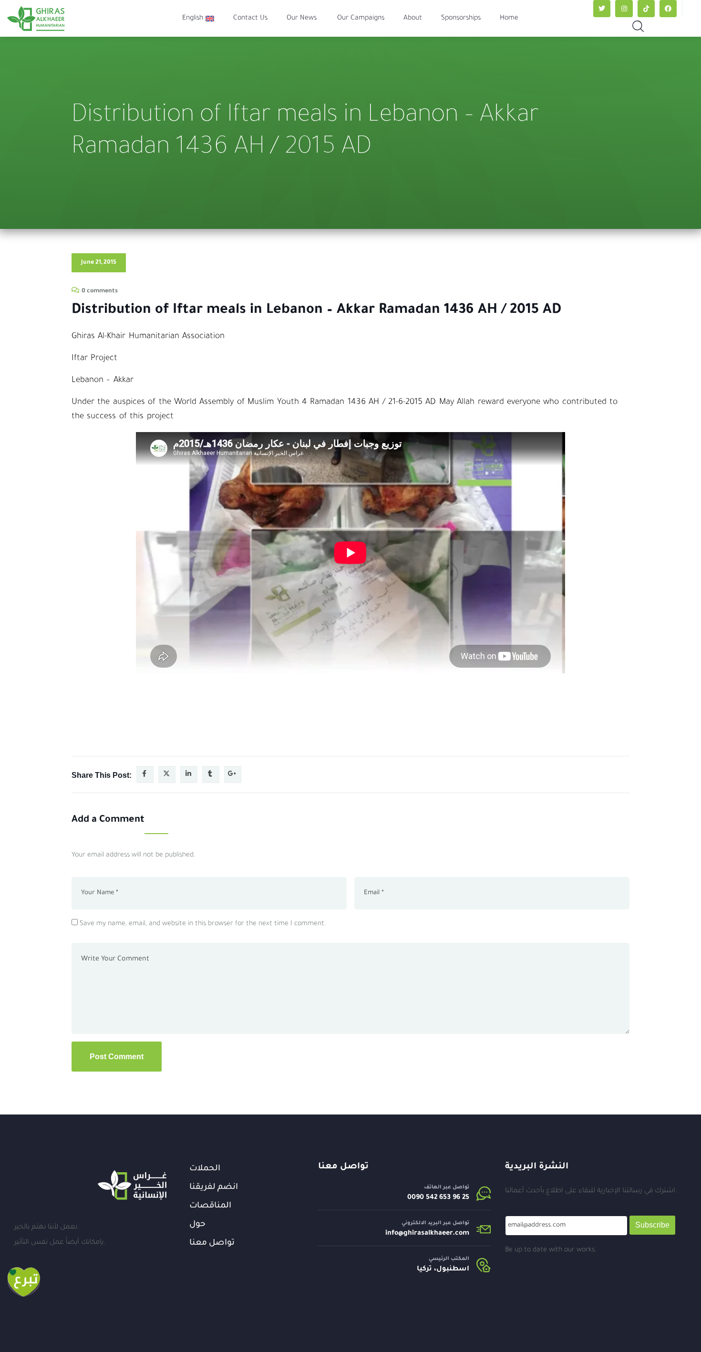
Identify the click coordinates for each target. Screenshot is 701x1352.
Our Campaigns (360, 18)
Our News (302, 18)
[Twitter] (601, 8)
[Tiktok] (646, 8)
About (412, 18)
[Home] (132, 1185)
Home (509, 18)
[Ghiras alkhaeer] (35, 18)
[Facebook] (668, 8)
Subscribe (652, 1225)
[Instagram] (623, 8)
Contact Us (250, 18)
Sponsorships (461, 18)
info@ (394, 1234)
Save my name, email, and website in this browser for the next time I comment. (203, 924)
